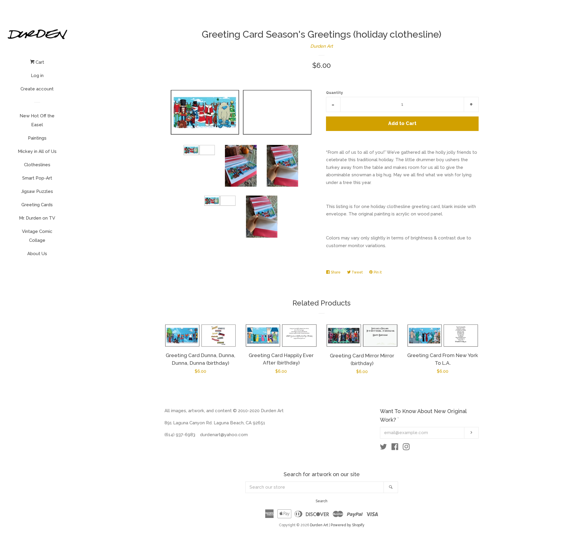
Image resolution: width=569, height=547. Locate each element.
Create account (37, 89)
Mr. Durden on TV (37, 218)
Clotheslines (37, 164)
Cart (39, 62)
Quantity (334, 93)
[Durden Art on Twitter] (383, 448)
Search (321, 501)
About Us (37, 253)
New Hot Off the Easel (37, 120)
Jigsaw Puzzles (37, 191)
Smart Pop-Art (37, 178)
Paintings (37, 138)
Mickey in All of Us (37, 151)
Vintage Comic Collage (37, 236)
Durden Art (321, 46)
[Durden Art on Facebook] (395, 448)
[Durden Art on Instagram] (406, 448)
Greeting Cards (37, 204)
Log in (37, 75)
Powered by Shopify (348, 525)
